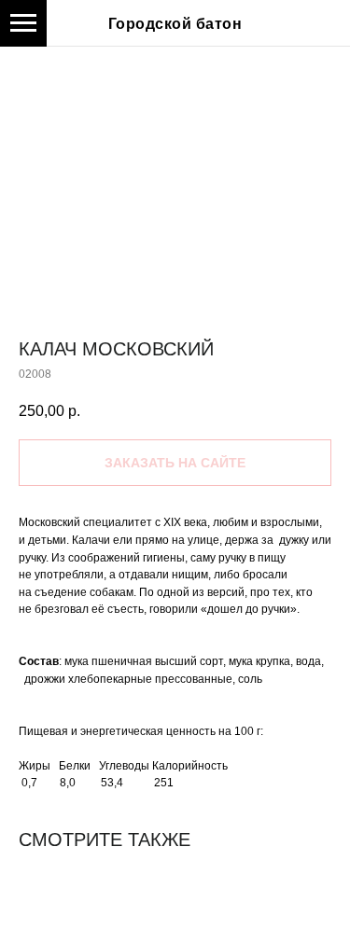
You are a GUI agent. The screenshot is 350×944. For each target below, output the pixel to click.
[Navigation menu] (23, 23)
